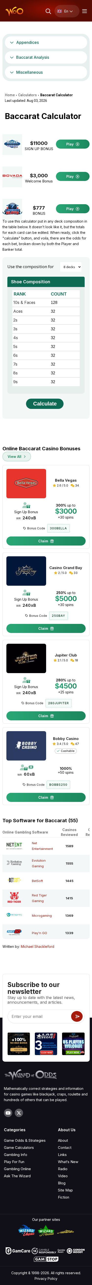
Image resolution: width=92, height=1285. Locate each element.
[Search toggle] (48, 11)
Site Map (65, 1190)
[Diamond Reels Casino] (73, 1044)
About (63, 1140)
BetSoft (37, 881)
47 (76, 744)
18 (76, 660)
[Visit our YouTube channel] (8, 1113)
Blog (62, 1183)
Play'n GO (39, 933)
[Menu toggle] (83, 11)
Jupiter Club (66, 655)
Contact (64, 1147)
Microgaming (42, 915)
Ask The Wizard (17, 1176)
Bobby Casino (66, 739)
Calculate (45, 404)
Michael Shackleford (37, 946)
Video (63, 1176)
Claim (43, 541)
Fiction (63, 1197)
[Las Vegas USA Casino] (46, 1044)
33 (75, 573)
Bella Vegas (66, 480)
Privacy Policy (46, 1278)
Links (62, 1154)
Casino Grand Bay (65, 568)
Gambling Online (17, 1168)
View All (15, 456)
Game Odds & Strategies (25, 1140)
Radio (62, 1168)
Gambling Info (15, 1154)
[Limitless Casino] (18, 1044)
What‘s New (68, 1161)
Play (70, 144)
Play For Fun (14, 1161)
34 (76, 485)
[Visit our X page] (19, 1113)
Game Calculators (19, 1147)
